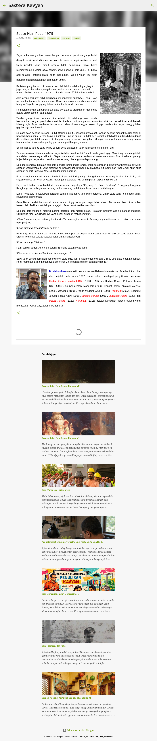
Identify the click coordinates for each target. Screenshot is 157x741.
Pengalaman (53, 38)
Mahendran (39, 38)
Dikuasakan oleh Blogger (80, 730)
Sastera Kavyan (26, 5)
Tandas (76, 38)
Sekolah (66, 38)
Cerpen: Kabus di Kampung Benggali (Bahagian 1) (66, 698)
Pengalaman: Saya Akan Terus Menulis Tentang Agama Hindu (72, 542)
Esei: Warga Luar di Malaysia (56, 490)
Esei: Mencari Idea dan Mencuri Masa (60, 594)
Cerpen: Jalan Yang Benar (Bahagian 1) (61, 438)
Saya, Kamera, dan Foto (54, 646)
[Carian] (47, 5)
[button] (18, 46)
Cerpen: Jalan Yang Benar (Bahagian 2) (61, 386)
